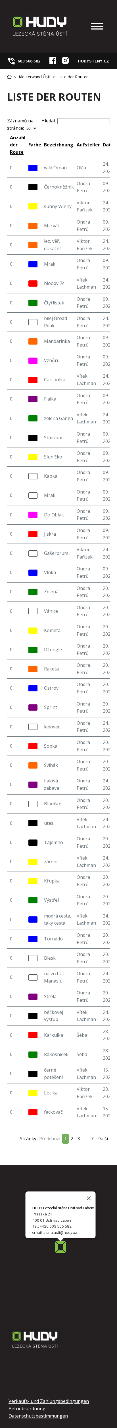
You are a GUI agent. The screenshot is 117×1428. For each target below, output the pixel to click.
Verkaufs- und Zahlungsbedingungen (49, 1401)
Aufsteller (88, 145)
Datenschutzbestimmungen (38, 1416)
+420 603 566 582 (56, 1226)
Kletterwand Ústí (34, 76)
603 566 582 (29, 61)
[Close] (89, 1198)
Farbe (34, 145)
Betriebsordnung (27, 1408)
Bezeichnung (58, 145)
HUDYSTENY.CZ (93, 61)
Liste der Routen (73, 76)
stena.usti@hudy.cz (60, 1232)
